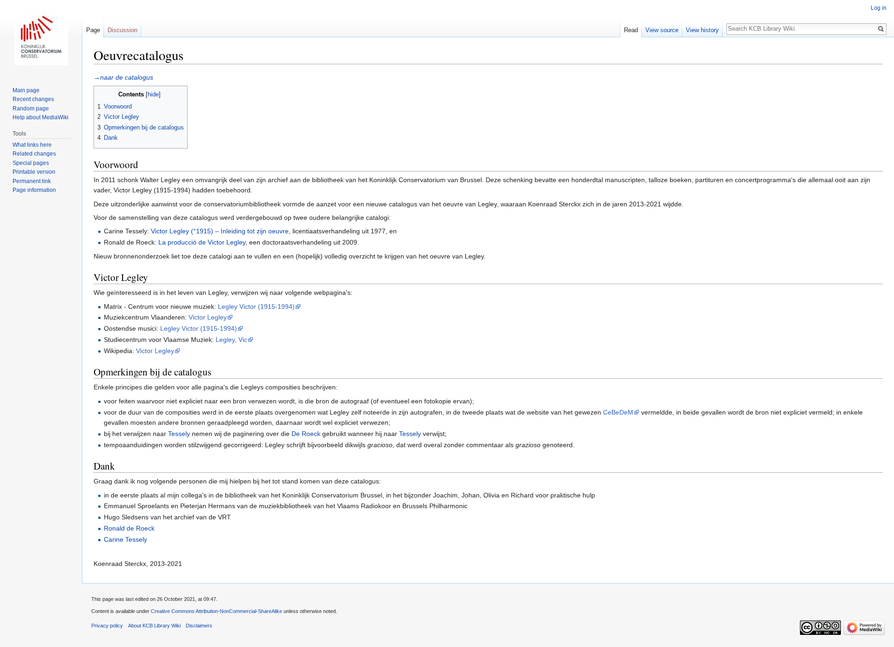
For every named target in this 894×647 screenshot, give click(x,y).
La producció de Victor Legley (201, 242)
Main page (26, 90)
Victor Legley (208, 317)
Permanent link (32, 181)
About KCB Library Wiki (154, 625)
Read (631, 30)
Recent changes (33, 99)
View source (661, 30)
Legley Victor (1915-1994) (256, 306)
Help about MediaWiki (40, 117)
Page (93, 30)
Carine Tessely (125, 539)
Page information (34, 190)
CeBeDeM (618, 412)
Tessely (179, 433)
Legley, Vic (231, 339)
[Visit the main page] (41, 37)
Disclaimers (199, 625)
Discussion (122, 30)
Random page (31, 108)
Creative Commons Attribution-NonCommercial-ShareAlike (216, 611)
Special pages (31, 163)
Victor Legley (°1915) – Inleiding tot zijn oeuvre (220, 231)
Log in (879, 8)
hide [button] (153, 94)
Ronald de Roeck (129, 528)
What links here (32, 145)
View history (702, 30)
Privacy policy (107, 625)
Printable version (34, 172)
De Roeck (305, 433)
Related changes (34, 153)
